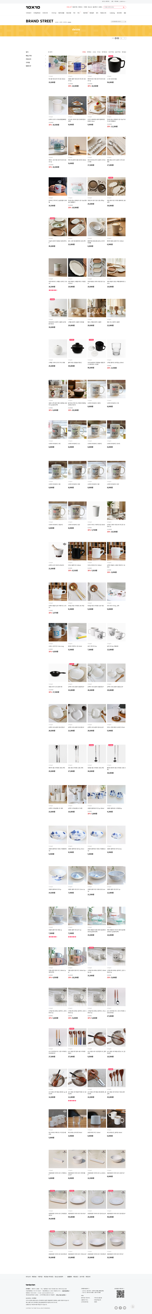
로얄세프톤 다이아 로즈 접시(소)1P (97, 1213)
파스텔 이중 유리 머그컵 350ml (57, 79)
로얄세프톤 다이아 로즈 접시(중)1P (116, 1213)
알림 (112, 1)
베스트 (90, 7)
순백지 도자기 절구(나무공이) (56, 565)
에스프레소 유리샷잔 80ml (75, 1132)
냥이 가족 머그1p (92, 646)
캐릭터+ (80, 7)
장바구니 (122, 1)
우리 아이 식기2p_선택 (113, 606)
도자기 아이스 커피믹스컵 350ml (96, 524)
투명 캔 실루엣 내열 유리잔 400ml (77, 160)
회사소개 (28, 1277)
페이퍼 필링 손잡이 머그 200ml (115, 241)
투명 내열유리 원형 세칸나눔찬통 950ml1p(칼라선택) (97, 930)
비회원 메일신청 (97, 1300)
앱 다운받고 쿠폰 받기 (119, 1288)
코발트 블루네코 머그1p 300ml (96, 808)
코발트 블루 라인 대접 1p (55, 930)
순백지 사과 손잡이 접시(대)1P (57, 727)
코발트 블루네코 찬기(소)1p (114, 849)
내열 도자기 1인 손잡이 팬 (55, 687)
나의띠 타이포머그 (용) (55, 484)
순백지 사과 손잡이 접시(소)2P (96, 727)
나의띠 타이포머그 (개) (113, 403)
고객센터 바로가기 (84, 1288)
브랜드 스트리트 (63, 22)
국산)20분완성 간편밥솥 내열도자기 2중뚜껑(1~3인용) (96, 363)
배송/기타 (29, 56)
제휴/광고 (75, 1277)
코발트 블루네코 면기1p (55, 889)
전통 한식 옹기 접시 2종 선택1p (96, 200)
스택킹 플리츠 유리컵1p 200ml (115, 362)
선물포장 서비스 (84, 1300)
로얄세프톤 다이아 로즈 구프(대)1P (97, 1254)
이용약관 (40, 1277)
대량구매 (74, 7)
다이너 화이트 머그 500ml (94, 565)
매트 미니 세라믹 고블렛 (113, 322)
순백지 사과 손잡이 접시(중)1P (76, 727)
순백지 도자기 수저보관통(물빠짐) (57, 119)
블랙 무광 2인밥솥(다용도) (75, 362)
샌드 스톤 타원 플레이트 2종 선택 (76, 241)
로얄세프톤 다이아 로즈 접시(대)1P (58, 1254)
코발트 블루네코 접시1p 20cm (76, 849)
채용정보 (34, 1277)
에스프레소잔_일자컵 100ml (114, 1132)
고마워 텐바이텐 (84, 1302)
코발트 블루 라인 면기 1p (113, 889)
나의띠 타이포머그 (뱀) (74, 484)
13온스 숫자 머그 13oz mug (56, 646)
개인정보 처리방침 (48, 1277)
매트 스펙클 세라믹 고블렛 (94, 322)
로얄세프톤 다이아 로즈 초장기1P (115, 1173)
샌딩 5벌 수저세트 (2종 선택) (75, 768)
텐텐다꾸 (28, 66)
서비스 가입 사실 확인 (60, 1295)
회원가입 (107, 1)
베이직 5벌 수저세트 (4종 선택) (57, 768)
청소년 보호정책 (59, 1277)
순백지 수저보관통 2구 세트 (75, 808)
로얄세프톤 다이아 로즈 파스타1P (77, 1213)
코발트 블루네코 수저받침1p (114, 808)
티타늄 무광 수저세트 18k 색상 (96, 606)
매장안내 (88, 1277)
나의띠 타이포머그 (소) (74, 443)
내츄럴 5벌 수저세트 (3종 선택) (96, 768)
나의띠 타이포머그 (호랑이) (95, 443)
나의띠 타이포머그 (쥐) (55, 443)
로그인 (103, 1)
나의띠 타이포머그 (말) (93, 484)
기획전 (85, 7)
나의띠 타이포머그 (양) (113, 484)
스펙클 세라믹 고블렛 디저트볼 (76, 322)
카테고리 (28, 59)
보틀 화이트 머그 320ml (94, 1132)
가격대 (28, 62)
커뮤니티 (69, 7)
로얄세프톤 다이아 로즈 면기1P (115, 1254)
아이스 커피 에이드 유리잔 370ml (116, 727)
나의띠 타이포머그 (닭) (74, 524)
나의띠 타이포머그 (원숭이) (56, 524)
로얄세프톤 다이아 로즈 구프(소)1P (77, 1254)
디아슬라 (51, 76)
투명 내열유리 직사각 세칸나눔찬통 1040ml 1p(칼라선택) (116, 930)
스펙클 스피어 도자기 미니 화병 (57, 362)
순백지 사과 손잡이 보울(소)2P (115, 687)
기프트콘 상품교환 (98, 1297)
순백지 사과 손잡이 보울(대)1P (76, 687)
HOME (56, 22)
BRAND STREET (39, 21)
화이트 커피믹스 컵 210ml (75, 646)
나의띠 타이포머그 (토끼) (113, 443)
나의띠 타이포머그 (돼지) (94, 403)
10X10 (33, 7)
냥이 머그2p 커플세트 (112, 646)
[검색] (123, 7)
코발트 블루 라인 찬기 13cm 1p (76, 889)
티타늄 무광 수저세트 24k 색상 (76, 606)
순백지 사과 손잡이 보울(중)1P (96, 687)
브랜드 (100, 7)
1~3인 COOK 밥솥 (112, 79)
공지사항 (82, 1277)
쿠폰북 (95, 1302)
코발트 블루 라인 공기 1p (74, 930)
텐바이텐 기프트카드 (85, 1297)
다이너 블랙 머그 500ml (74, 565)
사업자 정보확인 (65, 1291)
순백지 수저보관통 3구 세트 (56, 808)
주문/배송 (116, 1)
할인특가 (95, 7)
